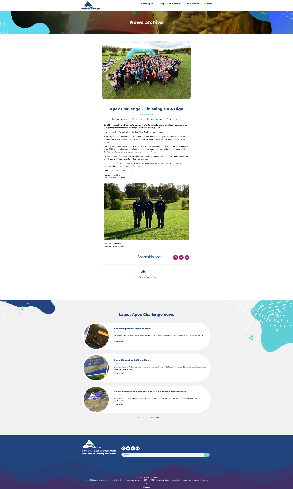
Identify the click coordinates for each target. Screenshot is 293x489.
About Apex (147, 4)
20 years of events (169, 4)
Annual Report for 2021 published (132, 328)
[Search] (207, 455)
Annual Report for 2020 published (132, 360)
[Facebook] (123, 448)
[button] (175, 257)
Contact (208, 4)
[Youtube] (138, 448)
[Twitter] (128, 448)
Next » (158, 418)
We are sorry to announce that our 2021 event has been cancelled (150, 391)
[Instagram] (133, 448)
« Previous (136, 418)
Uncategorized (155, 119)
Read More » (119, 342)
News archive (192, 4)
